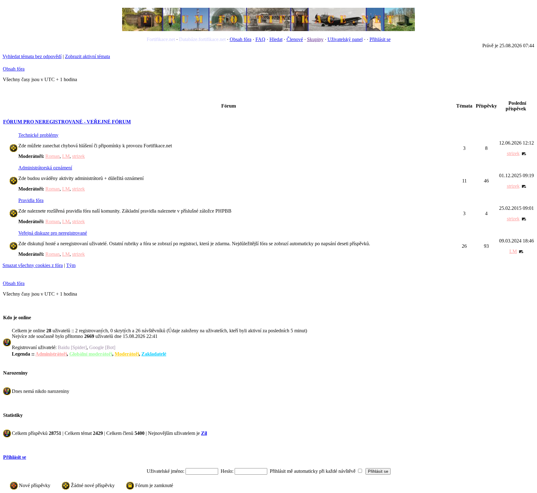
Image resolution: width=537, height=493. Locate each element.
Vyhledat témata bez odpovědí (32, 56)
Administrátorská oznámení (45, 167)
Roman (52, 156)
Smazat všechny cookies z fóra (32, 265)
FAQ (260, 39)
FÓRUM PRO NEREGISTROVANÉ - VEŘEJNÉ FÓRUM (67, 121)
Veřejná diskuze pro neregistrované (52, 233)
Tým (71, 265)
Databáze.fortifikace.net (202, 39)
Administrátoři (51, 354)
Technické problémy (38, 135)
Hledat (275, 39)
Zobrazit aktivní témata (87, 56)
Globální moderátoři (90, 354)
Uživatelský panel (345, 39)
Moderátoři (127, 354)
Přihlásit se (380, 39)
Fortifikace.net (161, 39)
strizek (78, 156)
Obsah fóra (240, 39)
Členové (295, 39)
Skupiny (315, 39)
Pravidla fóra (31, 200)
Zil (204, 433)
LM (66, 156)
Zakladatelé (153, 354)
